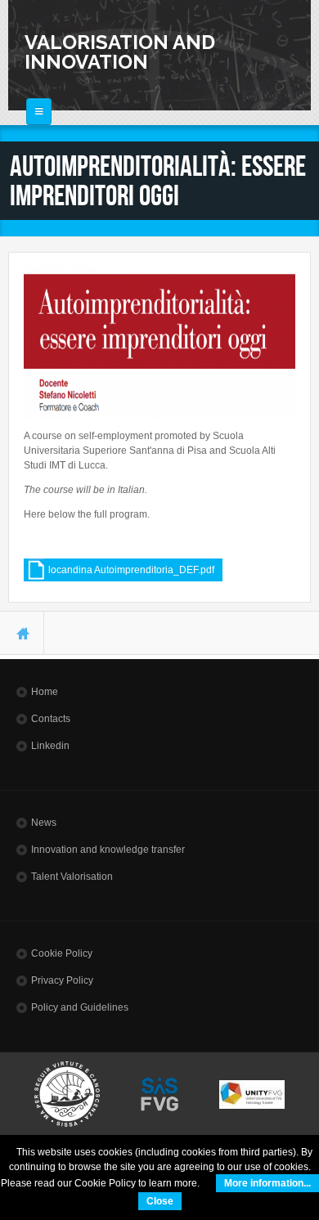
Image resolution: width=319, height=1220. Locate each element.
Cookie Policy (61, 953)
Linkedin (50, 745)
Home (44, 691)
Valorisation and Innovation (120, 52)
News (43, 822)
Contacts (50, 718)
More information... (267, 1183)
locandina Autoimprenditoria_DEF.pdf (131, 570)
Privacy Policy (62, 980)
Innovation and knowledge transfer (108, 849)
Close (159, 1201)
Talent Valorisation (72, 876)
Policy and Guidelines (79, 1007)
